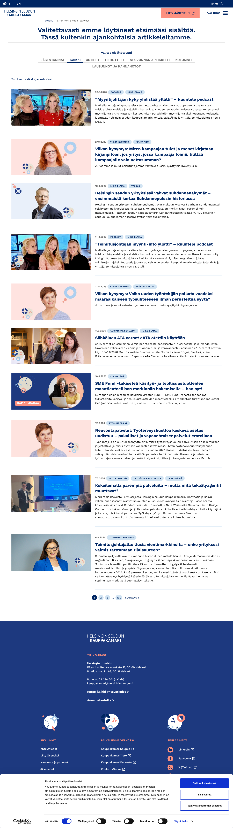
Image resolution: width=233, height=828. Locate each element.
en (19, 3)
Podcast (116, 92)
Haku (214, 3)
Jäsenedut (47, 769)
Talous (135, 186)
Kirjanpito (142, 142)
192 (119, 597)
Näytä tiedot (181, 821)
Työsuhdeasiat (145, 287)
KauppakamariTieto (114, 755)
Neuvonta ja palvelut (54, 762)
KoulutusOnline (111, 769)
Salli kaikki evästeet (204, 783)
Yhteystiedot (48, 748)
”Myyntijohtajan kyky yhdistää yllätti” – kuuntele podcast (154, 99)
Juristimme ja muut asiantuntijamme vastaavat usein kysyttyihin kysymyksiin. (146, 165)
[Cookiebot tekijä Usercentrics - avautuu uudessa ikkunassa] (22, 821)
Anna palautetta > (100, 700)
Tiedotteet (115, 60)
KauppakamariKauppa (115, 748)
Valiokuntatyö (118, 478)
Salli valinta (204, 794)
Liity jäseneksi (178, 13)
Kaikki (75, 60)
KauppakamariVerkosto (116, 762)
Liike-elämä (135, 92)
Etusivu (49, 20)
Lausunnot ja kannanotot (116, 66)
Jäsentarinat (53, 60)
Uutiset (92, 60)
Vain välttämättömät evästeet (204, 805)
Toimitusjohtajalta (121, 537)
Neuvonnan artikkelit (150, 60)
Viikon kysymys (119, 142)
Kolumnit (183, 60)
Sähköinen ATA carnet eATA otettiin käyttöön (140, 337)
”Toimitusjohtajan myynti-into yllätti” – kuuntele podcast (154, 244)
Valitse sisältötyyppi (116, 52)
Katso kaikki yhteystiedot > (108, 691)
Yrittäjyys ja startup (147, 478)
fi (10, 3)
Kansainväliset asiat (123, 331)
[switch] (101, 821)
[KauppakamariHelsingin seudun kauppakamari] (19, 13)
